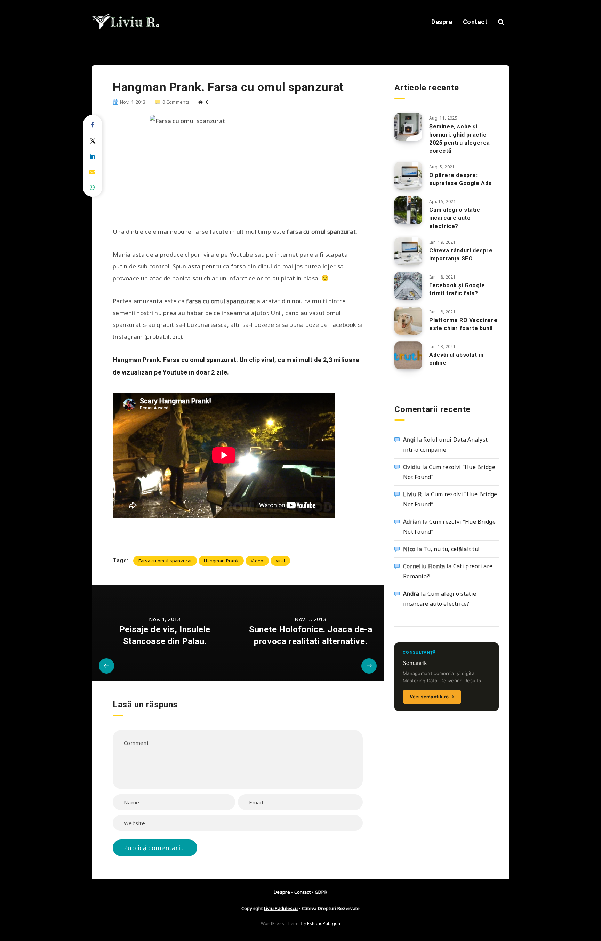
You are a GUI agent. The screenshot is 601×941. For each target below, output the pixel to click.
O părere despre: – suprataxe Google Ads (460, 179)
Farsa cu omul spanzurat (165, 560)
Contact (475, 21)
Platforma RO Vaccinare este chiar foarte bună (463, 324)
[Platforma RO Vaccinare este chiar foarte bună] (408, 321)
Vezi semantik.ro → (432, 696)
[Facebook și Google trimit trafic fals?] (408, 286)
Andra (411, 593)
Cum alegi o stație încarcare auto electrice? (454, 218)
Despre (441, 21)
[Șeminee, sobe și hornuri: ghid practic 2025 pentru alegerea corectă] (408, 127)
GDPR (321, 892)
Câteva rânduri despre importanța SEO (461, 254)
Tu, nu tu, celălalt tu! (451, 549)
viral (280, 560)
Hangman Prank (221, 560)
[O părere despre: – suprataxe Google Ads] (408, 176)
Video (257, 560)
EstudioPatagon (323, 923)
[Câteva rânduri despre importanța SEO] (408, 251)
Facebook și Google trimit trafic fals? (457, 289)
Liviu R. (413, 494)
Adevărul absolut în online (456, 359)
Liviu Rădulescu (281, 908)
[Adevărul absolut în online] (408, 355)
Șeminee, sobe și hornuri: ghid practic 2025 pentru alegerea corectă (459, 138)
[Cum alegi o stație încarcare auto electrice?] (408, 210)
